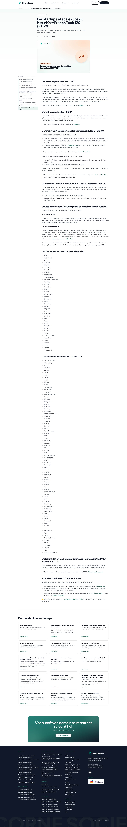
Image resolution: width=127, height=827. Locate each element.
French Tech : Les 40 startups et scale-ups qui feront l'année (52, 755)
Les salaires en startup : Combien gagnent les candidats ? (52, 776)
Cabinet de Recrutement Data (25, 769)
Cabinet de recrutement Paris (25, 789)
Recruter (104, 2)
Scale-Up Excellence (101, 175)
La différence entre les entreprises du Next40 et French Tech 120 (28, 88)
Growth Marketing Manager (71, 784)
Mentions (107, 820)
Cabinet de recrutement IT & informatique (28, 767)
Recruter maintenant (63, 735)
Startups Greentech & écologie (49, 791)
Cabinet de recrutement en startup (26, 755)
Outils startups (68, 807)
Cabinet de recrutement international (27, 799)
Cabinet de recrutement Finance (26, 777)
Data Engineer (68, 774)
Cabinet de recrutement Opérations (27, 765)
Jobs (46, 3)
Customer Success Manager (72, 772)
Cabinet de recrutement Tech (25, 757)
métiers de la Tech (58, 595)
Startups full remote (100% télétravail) (51, 789)
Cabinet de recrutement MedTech (50, 804)
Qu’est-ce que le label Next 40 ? (26, 79)
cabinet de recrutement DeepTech (62, 239)
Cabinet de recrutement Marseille (26, 797)
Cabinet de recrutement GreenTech (50, 809)
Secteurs (64, 3)
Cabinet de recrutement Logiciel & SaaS (51, 801)
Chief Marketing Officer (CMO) (72, 760)
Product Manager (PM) (70, 792)
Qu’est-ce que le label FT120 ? (26, 81)
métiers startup (97, 593)
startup (81, 105)
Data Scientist (68, 777)
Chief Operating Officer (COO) (72, 765)
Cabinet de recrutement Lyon (25, 792)
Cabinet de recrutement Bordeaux (26, 794)
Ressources (74, 3)
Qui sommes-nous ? (70, 802)
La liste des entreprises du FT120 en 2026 (27, 99)
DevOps (67, 782)
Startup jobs (44, 784)
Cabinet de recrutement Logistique (26, 782)
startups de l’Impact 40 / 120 (73, 599)
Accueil (20, 8)
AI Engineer (67, 755)
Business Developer (70, 757)
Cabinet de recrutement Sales (25, 762)
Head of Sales (68, 787)
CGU (95, 820)
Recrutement (54, 3)
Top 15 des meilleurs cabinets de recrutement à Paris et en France (49, 766)
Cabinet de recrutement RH (24, 779)
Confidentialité (100, 820)
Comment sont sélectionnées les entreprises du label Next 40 (27, 84)
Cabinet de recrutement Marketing (26, 774)
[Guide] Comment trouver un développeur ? (48, 772)
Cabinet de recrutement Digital (49, 799)
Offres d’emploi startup (95, 572)
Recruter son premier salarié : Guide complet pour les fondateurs (50, 762)
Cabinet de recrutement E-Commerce (51, 811)
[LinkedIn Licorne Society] (90, 772)
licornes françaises (84, 152)
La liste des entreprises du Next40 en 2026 (27, 95)
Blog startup (101, 586)
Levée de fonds (68, 809)
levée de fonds (73, 145)
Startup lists (26, 8)
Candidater (95, 2)
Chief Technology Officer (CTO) (72, 769)
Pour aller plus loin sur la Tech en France (26, 108)
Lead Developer (69, 789)
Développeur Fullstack (70, 779)
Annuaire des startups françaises (49, 786)
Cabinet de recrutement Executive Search (28, 760)
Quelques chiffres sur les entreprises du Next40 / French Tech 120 (27, 92)
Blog (66, 812)
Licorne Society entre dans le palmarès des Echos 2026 (51, 759)
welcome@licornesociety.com (95, 767)
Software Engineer (69, 794)
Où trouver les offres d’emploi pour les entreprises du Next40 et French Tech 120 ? (27, 104)
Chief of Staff (68, 762)
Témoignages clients (70, 804)
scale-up (77, 124)
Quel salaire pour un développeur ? (50, 769)
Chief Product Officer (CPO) (71, 767)
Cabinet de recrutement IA (24, 772)
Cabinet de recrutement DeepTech (50, 806)
